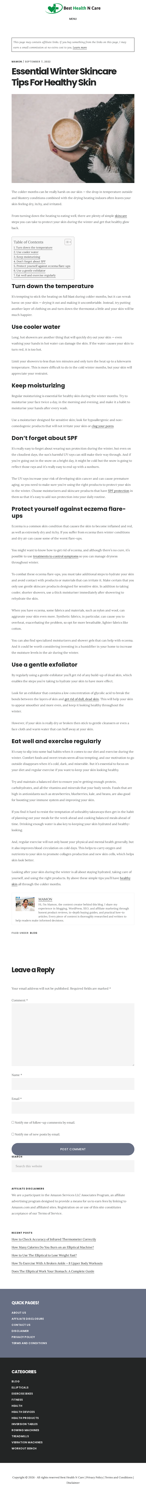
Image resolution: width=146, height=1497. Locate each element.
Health (17, 1406)
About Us (19, 1313)
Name (17, 1075)
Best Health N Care (73, 8)
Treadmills (20, 1436)
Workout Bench (24, 1448)
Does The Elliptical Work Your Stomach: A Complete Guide (53, 1271)
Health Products (25, 1418)
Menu (73, 19)
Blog (33, 933)
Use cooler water (27, 252)
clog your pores (102, 426)
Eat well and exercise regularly (36, 275)
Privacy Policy (23, 1337)
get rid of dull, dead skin (82, 699)
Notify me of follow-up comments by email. (45, 1122)
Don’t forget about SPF (31, 261)
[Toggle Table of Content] (66, 242)
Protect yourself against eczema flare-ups (43, 266)
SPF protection (118, 491)
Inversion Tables (25, 1424)
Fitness (17, 1400)
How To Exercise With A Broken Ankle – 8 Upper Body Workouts (57, 1263)
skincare (121, 216)
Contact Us (21, 1325)
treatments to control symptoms (55, 556)
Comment (20, 1000)
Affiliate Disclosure (28, 1319)
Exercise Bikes (22, 1394)
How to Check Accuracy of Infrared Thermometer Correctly (54, 1239)
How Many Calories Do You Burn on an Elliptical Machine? (53, 1247)
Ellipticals (20, 1387)
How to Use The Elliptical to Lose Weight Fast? (44, 1255)
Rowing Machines (25, 1430)
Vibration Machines (27, 1442)
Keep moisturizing (28, 257)
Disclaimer (20, 1331)
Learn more (80, 47)
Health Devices (23, 1412)
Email (17, 1099)
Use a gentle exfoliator (31, 270)
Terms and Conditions (29, 1343)
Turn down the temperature (34, 247)
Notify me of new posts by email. (37, 1134)
